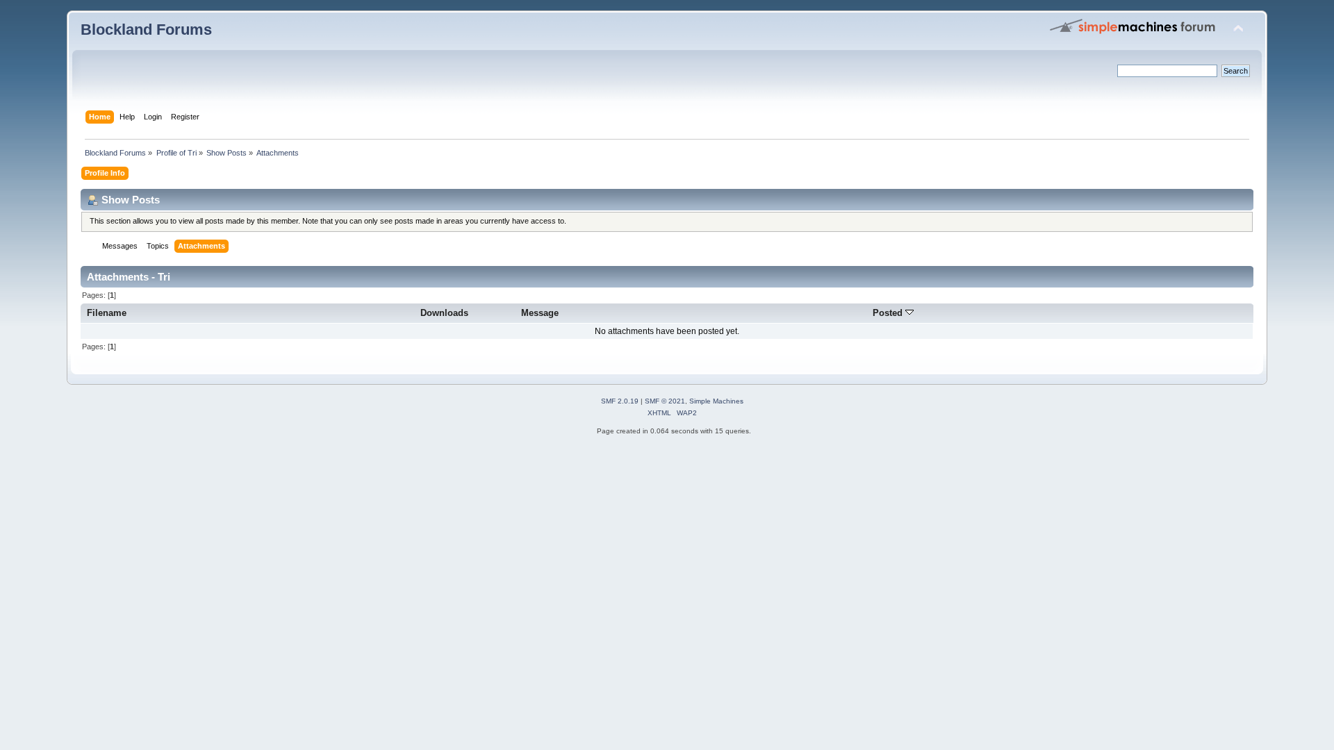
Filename (106, 313)
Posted (889, 313)
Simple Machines (716, 401)
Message (540, 313)
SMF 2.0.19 (620, 401)
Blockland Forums (146, 29)
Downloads (444, 313)
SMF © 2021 (665, 401)
